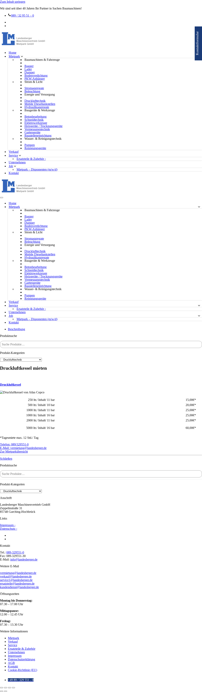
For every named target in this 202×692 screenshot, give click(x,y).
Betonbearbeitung (35, 116)
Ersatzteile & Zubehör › (31, 158)
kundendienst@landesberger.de (19, 587)
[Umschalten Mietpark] (199, 207)
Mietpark (13, 638)
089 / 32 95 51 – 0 (22, 15)
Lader (28, 69)
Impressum (15, 655)
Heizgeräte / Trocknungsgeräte (43, 126)
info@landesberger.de (23, 559)
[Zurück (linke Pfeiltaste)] (1, 691)
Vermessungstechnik (37, 129)
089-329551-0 (15, 552)
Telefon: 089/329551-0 (14, 444)
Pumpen (29, 145)
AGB (11, 663)
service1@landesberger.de (16, 580)
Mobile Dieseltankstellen (39, 104)
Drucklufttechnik (35, 100)
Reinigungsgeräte (35, 148)
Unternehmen (17, 162)
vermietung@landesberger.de (18, 573)
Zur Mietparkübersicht (14, 451)
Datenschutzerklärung (21, 659)
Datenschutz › (8, 528)
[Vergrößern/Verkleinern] (1, 687)
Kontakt (14, 173)
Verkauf (14, 151)
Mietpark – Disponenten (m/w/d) (37, 169)
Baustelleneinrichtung (37, 135)
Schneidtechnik (34, 119)
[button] (22, 56)
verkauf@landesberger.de (16, 576)
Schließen (6, 458)
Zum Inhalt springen (12, 1)
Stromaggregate (34, 88)
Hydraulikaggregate (36, 107)
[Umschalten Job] (199, 316)
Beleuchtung (32, 91)
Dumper (29, 72)
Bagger (29, 66)
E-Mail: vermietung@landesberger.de (23, 448)
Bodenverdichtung (36, 75)
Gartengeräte (32, 132)
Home (12, 52)
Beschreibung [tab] (16, 329)
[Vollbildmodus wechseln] (5, 687)
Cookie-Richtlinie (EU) (22, 670)
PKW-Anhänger (34, 78)
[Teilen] (9, 687)
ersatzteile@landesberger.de (17, 583)
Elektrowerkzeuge (35, 123)
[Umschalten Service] (199, 305)
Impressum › (7, 525)
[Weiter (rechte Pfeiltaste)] (5, 691)
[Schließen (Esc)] (13, 687)
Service (12, 645)
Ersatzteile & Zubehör (21, 648)
